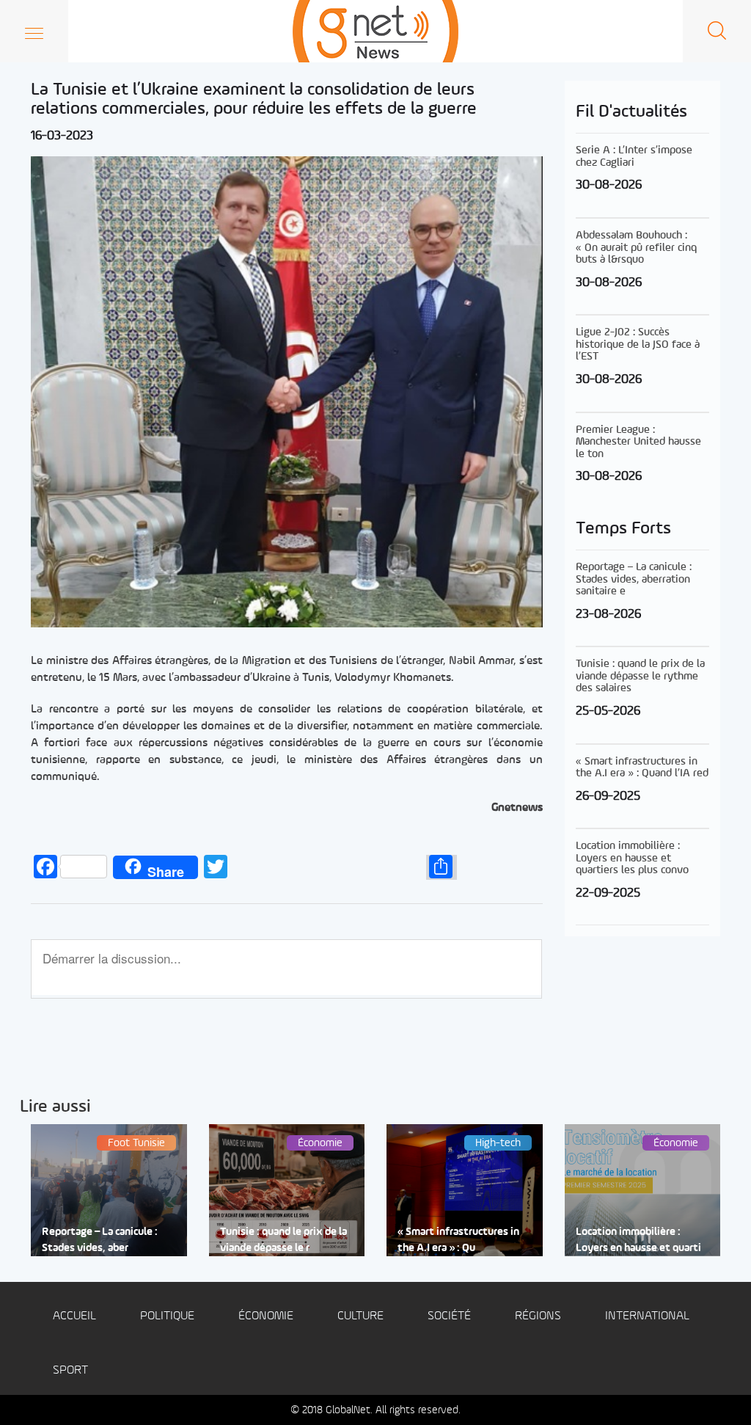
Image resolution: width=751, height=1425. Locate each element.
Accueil (74, 1316)
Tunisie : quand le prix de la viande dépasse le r (283, 1240)
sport (70, 1370)
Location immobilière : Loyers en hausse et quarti (638, 1240)
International (647, 1316)
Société (449, 1316)
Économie (265, 1316)
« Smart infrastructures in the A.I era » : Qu (458, 1240)
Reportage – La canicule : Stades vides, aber (100, 1240)
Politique (167, 1316)
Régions (538, 1316)
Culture (360, 1316)
